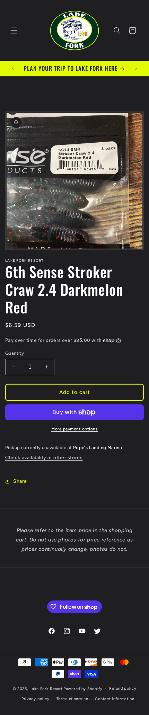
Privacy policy (35, 699)
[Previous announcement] (12, 68)
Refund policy (122, 688)
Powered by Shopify (83, 688)
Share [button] (20, 481)
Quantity (14, 353)
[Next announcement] (136, 68)
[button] (13, 30)
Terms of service (72, 699)
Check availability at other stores (43, 458)
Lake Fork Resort (45, 688)
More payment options (74, 429)
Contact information (114, 699)
